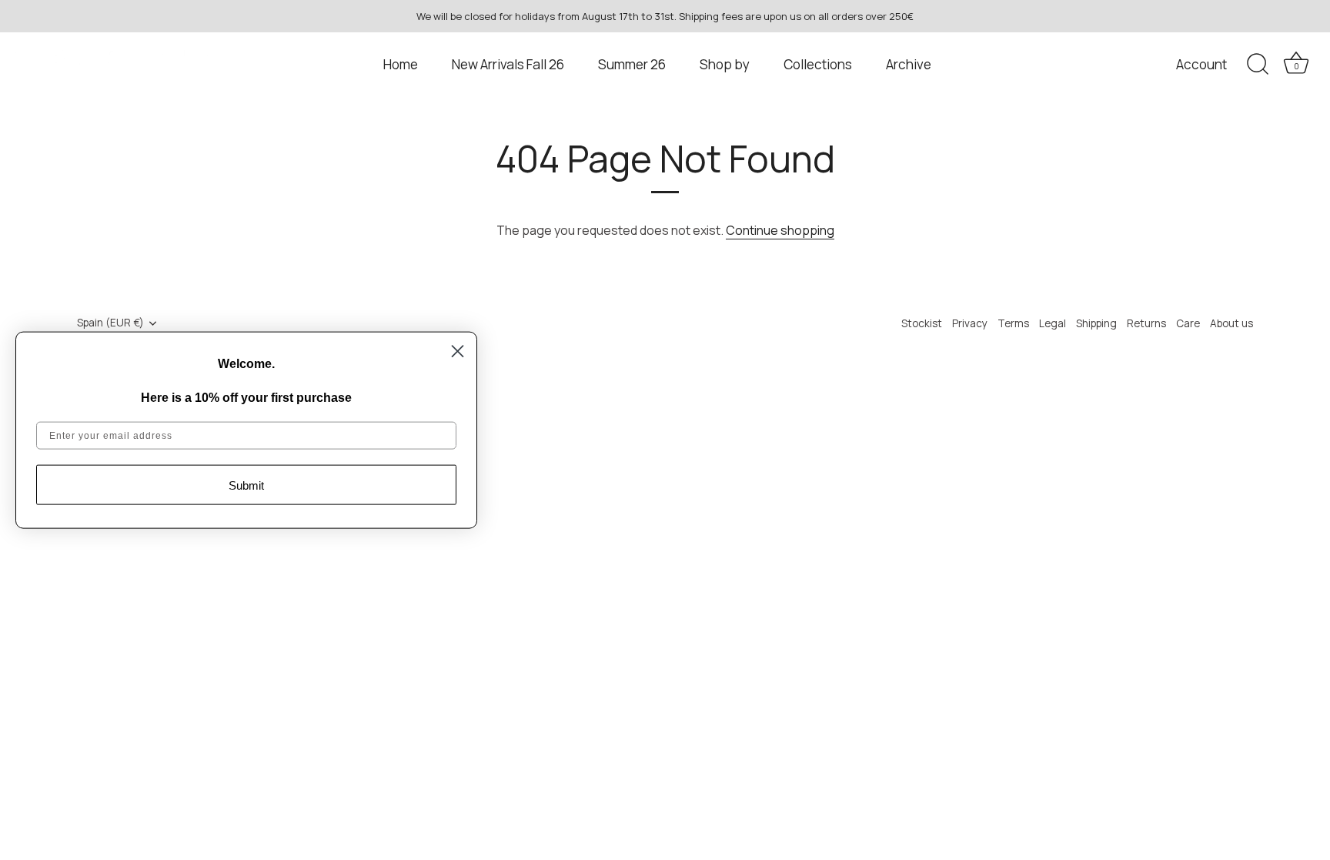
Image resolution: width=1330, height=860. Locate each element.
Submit (246, 484)
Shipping (1096, 323)
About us (1231, 323)
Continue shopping (780, 230)
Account (1201, 64)
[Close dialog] (457, 350)
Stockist (921, 323)
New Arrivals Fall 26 (508, 64)
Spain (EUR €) (110, 323)
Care (1188, 323)
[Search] (1258, 65)
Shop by (725, 64)
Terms (1013, 323)
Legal (1052, 323)
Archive (908, 64)
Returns (1146, 323)
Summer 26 (632, 64)
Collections (818, 64)
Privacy (969, 323)
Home (400, 64)
